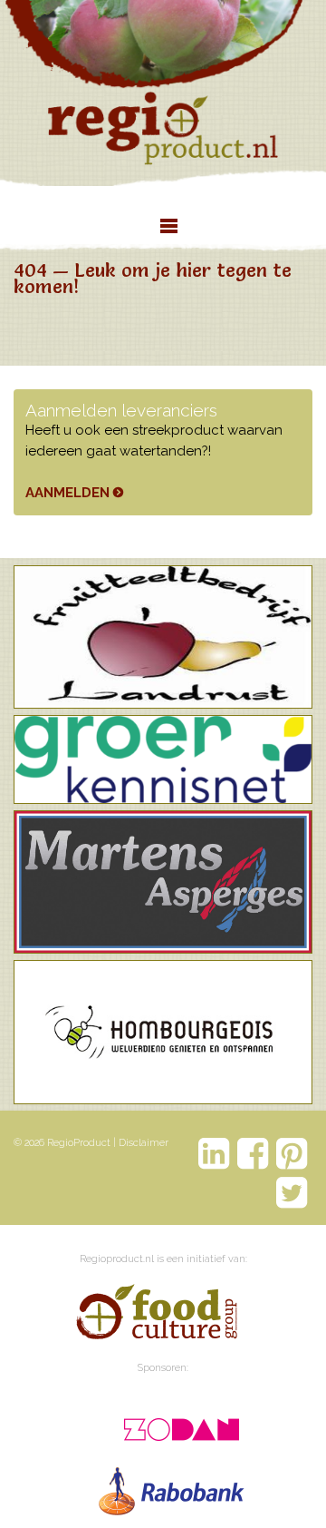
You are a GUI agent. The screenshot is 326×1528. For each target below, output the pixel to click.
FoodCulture (155, 1315)
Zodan (172, 1423)
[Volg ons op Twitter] (292, 1193)
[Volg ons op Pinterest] (292, 1154)
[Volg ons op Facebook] (253, 1154)
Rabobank (172, 1487)
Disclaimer (143, 1143)
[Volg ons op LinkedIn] (214, 1154)
